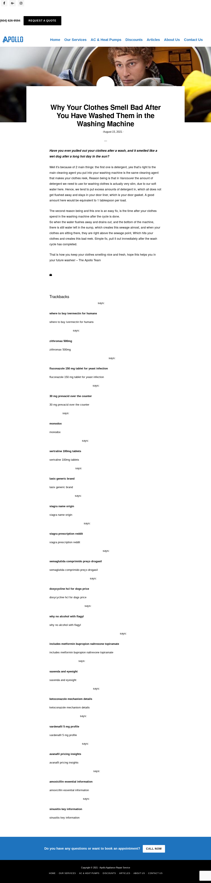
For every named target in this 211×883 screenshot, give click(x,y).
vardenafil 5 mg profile (64, 716)
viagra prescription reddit (66, 523)
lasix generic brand (62, 468)
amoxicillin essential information (70, 771)
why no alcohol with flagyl (66, 605)
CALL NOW (154, 848)
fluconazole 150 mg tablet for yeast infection (78, 358)
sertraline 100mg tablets (65, 440)
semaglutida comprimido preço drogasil (75, 550)
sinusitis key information (65, 798)
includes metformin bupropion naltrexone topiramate (84, 633)
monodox (55, 413)
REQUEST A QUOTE (42, 20)
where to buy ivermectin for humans (73, 303)
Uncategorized (61, 275)
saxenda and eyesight (63, 661)
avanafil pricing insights (65, 743)
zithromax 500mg (60, 330)
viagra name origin (61, 495)
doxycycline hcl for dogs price (69, 578)
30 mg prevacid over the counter (70, 385)
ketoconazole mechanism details (70, 688)
